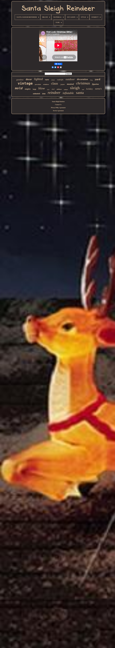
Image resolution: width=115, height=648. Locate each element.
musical (70, 84)
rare (47, 79)
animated (36, 93)
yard (97, 79)
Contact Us (58, 105)
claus (54, 83)
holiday (89, 88)
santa (80, 93)
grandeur (20, 80)
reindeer (54, 92)
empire (28, 89)
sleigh (75, 88)
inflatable (68, 93)
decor (29, 79)
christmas (83, 83)
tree (43, 94)
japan (62, 84)
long (91, 80)
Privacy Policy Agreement (58, 108)
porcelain (38, 84)
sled (53, 89)
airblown (59, 89)
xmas (53, 80)
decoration (82, 79)
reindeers (46, 84)
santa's (98, 88)
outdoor (70, 79)
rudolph (60, 80)
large (34, 89)
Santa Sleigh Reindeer (58, 101)
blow (41, 88)
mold (19, 88)
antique (66, 89)
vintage (25, 83)
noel (83, 89)
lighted (38, 79)
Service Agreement (58, 111)
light (48, 89)
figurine (95, 84)
